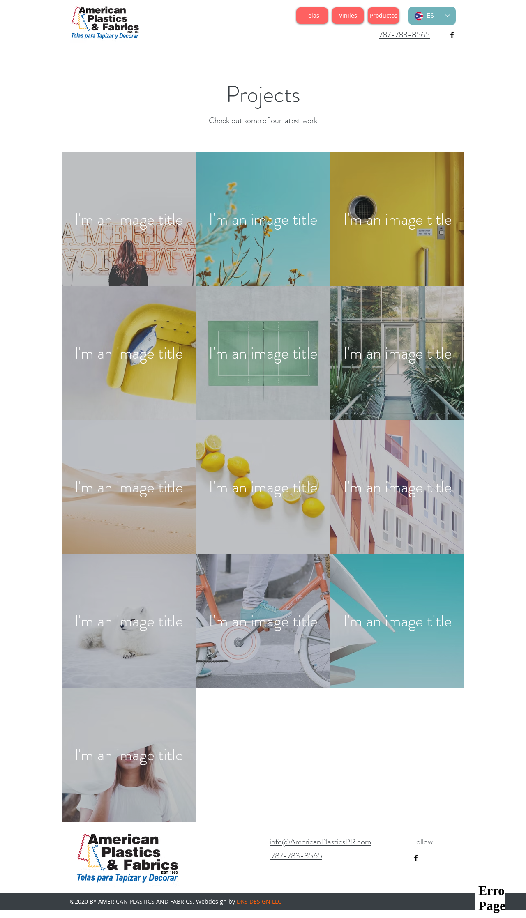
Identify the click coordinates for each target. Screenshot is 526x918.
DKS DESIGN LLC (259, 901)
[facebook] (452, 35)
